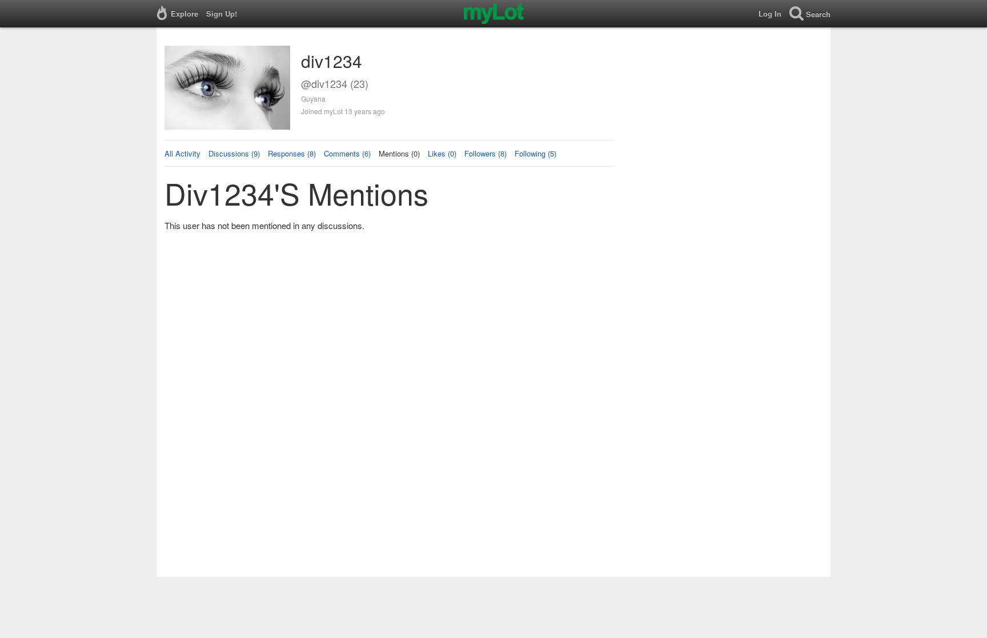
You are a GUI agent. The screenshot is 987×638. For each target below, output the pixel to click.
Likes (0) (442, 153)
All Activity (182, 153)
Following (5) (535, 153)
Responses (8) (292, 153)
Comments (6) (347, 153)
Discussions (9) (234, 153)
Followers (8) (485, 153)
